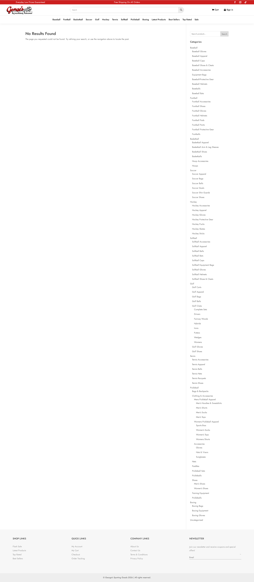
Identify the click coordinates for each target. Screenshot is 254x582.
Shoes (194, 480)
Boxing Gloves (198, 515)
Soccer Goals (198, 188)
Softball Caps (198, 260)
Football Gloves (199, 110)
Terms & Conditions (139, 554)
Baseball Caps (198, 60)
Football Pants (198, 124)
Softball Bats (197, 255)
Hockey (105, 19)
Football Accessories (201, 101)
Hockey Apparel (199, 210)
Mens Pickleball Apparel (205, 399)
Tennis (115, 19)
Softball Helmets (199, 274)
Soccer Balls (197, 183)
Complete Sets (200, 309)
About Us (134, 546)
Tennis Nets (197, 373)
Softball (124, 19)
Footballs (196, 134)
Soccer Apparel (199, 173)
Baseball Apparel (199, 56)
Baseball (56, 19)
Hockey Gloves (198, 214)
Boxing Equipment (200, 510)
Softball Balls (198, 251)
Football (67, 19)
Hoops (195, 165)
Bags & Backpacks (200, 391)
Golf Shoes (197, 351)
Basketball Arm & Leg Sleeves (205, 147)
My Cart (75, 550)
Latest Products (159, 19)
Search (224, 34)
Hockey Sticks (198, 233)
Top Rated (187, 19)
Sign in (230, 9)
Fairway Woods (201, 318)
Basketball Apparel (200, 142)
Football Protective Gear (203, 129)
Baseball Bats (198, 93)
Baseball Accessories (201, 69)
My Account (77, 546)
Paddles (195, 466)
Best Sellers (174, 19)
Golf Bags (196, 296)
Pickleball (135, 19)
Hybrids (197, 323)
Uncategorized (196, 520)
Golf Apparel (198, 291)
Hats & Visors (202, 452)
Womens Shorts (203, 439)
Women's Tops (202, 434)
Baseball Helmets (199, 83)
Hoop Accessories (200, 161)
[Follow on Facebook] (235, 2)
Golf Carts (196, 287)
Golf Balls (196, 301)
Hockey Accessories (201, 205)
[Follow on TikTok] (245, 2)
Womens (198, 342)
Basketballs (197, 156)
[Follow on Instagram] (240, 2)
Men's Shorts (201, 407)
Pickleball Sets (198, 470)
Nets (194, 461)
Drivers (197, 314)
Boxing (145, 19)
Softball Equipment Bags (203, 265)
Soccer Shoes (198, 197)
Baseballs (196, 88)
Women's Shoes (201, 488)
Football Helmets (199, 115)
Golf (97, 19)
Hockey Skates (198, 228)
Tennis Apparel (198, 364)
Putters (197, 332)
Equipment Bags (199, 74)
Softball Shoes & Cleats (202, 279)
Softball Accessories (201, 241)
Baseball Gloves (199, 51)
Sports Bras (201, 425)
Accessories (199, 443)
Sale (197, 19)
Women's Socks (203, 430)
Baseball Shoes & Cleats (203, 65)
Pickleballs (196, 475)
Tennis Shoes (197, 383)
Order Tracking (78, 558)
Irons (196, 328)
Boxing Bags (197, 505)
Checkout (76, 554)
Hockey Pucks (198, 224)
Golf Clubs (197, 305)
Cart (217, 9)
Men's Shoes (199, 483)
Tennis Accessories (200, 359)
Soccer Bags (197, 178)
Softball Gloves (199, 269)
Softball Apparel (199, 246)
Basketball (78, 19)
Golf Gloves (197, 346)
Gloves (199, 447)
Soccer (89, 19)
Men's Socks (201, 412)
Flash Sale (17, 546)
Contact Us (135, 550)
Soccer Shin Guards (201, 192)
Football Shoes (198, 106)
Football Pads (198, 120)
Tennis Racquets (199, 378)
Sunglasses (201, 456)
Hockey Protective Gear (202, 219)
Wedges (197, 337)
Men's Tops (201, 417)
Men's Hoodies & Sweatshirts (209, 403)
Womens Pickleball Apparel (206, 421)
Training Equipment (200, 493)
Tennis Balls (197, 369)
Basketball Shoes (199, 151)
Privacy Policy (136, 558)
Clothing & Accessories (202, 395)
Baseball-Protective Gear (203, 79)
